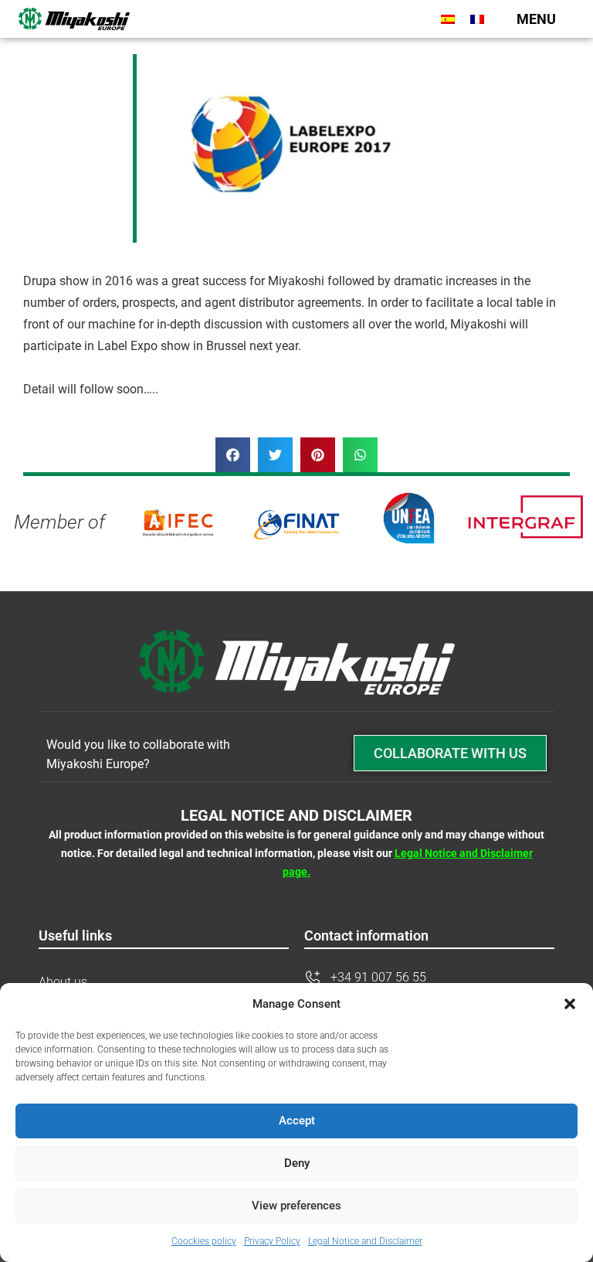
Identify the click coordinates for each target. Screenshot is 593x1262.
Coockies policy (203, 1241)
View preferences (296, 1206)
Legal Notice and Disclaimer (365, 1241)
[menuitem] (448, 19)
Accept (297, 1121)
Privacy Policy (272, 1241)
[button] (570, 1004)
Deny (297, 1163)
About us (63, 982)
